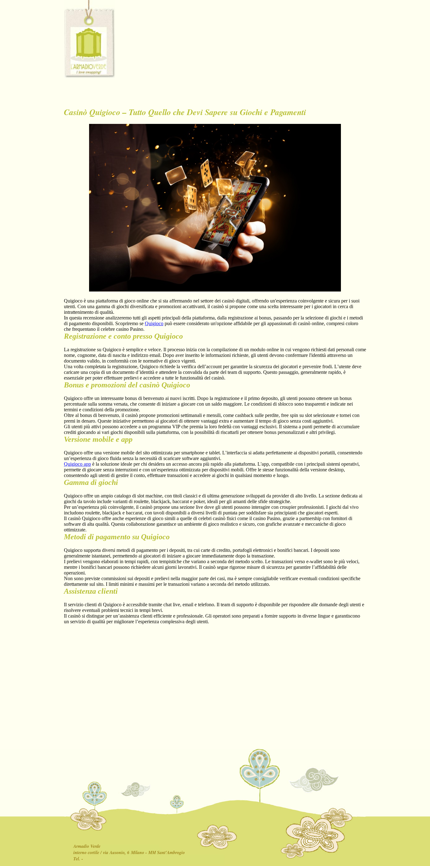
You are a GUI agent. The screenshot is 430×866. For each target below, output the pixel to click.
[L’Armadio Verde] (89, 39)
